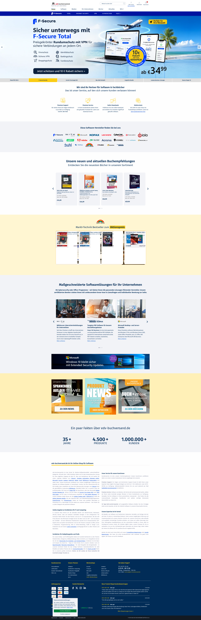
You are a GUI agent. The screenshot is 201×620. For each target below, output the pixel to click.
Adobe (76, 480)
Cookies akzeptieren (65, 611)
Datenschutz (68, 617)
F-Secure (73, 478)
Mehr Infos (70, 607)
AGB (74, 617)
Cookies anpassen (65, 614)
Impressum (54, 617)
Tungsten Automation (92, 575)
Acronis (60, 480)
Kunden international (56, 571)
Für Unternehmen (72, 575)
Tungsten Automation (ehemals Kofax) (88, 478)
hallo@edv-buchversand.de (109, 488)
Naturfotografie (57, 545)
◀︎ (2, 47)
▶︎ (200, 47)
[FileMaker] (79, 145)
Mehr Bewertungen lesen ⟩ (125, 611)
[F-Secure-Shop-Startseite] (57, 13)
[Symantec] (111, 145)
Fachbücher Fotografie (73, 571)
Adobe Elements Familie (59, 498)
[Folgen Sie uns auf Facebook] (73, 588)
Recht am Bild (92, 549)
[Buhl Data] (68, 145)
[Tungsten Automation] (120, 145)
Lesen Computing (71, 526)
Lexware (65, 480)
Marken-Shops (71, 573)
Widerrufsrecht (81, 617)
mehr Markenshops (92, 577)
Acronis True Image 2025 (100, 47)
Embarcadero (93, 480)
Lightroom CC (90, 496)
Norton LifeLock (105, 571)
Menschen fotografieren (67, 545)
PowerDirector (56, 500)
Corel (80, 480)
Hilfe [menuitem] (118, 13)
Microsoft (55, 480)
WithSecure (86, 480)
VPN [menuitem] (95, 13)
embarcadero (104, 573)
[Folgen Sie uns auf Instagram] (81, 588)
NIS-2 (69, 577)
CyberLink (71, 480)
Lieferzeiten (54, 568)
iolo (87, 573)
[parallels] (100, 145)
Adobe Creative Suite (80, 496)
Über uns (53, 573)
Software (70, 566)
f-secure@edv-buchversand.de (132, 572)
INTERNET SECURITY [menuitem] (82, 13)
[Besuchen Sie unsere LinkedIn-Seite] (85, 588)
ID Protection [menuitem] (107, 13)
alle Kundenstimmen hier (138, 111)
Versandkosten (55, 566)
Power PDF (72, 490)
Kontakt (61, 617)
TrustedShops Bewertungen (133, 532)
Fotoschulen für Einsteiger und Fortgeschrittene (72, 541)
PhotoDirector (68, 500)
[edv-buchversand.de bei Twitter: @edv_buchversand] (76, 588)
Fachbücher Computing (74, 568)
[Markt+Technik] (89, 145)
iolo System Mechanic (91, 494)
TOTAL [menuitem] (69, 13)
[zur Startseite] (61, 4)
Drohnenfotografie (78, 549)
